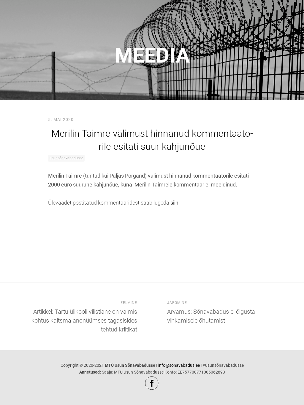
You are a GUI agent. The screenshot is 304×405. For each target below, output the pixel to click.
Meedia (152, 55)
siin (174, 203)
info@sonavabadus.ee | (180, 365)
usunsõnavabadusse (66, 158)
